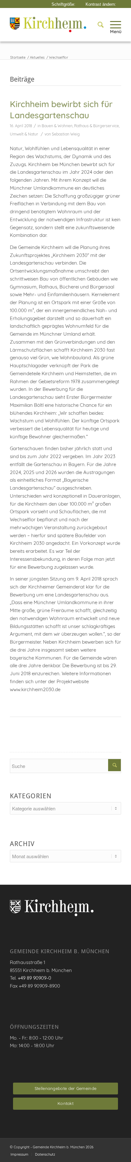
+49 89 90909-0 (34, 978)
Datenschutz (45, 1154)
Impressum (19, 1154)
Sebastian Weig (66, 134)
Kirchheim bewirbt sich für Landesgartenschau (61, 110)
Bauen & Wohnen (57, 125)
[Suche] (97, 24)
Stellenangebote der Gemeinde (65, 1088)
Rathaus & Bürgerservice (96, 125)
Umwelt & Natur (24, 134)
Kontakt (65, 1103)
